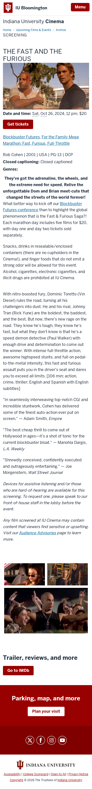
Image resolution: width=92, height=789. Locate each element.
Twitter (30, 740)
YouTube (62, 740)
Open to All (58, 774)
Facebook (40, 740)
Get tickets (18, 124)
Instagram (51, 740)
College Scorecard (35, 774)
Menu (80, 7)
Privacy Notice (78, 774)
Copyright (16, 780)
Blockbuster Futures (21, 137)
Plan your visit (46, 711)
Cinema (33, 21)
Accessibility (12, 774)
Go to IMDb (18, 670)
